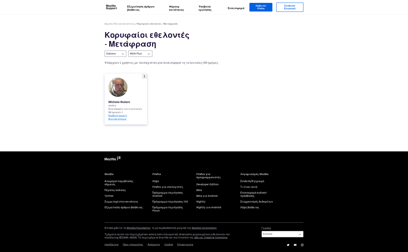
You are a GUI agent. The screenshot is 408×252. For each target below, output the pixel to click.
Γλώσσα (266, 228)
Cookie (168, 244)
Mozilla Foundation (138, 227)
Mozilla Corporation (204, 227)
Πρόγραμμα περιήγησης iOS (170, 201)
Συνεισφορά (236, 8)
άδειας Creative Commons (210, 237)
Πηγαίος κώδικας (115, 190)
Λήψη (155, 181)
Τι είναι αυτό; (249, 186)
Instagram (302, 245)
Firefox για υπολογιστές (167, 186)
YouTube (295, 245)
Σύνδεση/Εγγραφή (289, 7)
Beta (199, 190)
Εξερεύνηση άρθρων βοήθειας (140, 8)
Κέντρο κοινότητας (124, 24)
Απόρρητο (154, 244)
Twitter (109, 195)
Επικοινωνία (185, 244)
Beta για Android (207, 195)
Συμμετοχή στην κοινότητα (121, 201)
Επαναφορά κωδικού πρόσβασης (253, 194)
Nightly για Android (208, 207)
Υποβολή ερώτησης (205, 8)
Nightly (200, 201)
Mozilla (112, 159)
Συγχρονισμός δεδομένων (256, 201)
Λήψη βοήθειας (249, 207)
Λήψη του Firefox (260, 7)
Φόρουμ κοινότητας (176, 8)
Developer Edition (207, 184)
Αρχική (108, 24)
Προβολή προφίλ (117, 115)
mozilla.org (111, 244)
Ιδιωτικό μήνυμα (117, 119)
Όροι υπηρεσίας (133, 244)
